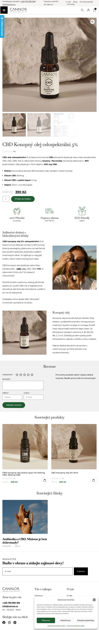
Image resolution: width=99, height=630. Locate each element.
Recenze (6, 379)
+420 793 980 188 (27, 1)
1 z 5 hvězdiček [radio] (17, 374)
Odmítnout (65, 620)
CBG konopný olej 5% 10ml (64, 473)
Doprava (39, 595)
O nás (68, 2)
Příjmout (46, 620)
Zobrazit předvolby (85, 620)
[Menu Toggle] (4, 10)
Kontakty (71, 4)
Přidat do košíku (23, 199)
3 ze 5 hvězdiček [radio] (24, 374)
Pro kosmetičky (86, 2)
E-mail (27, 393)
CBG (24, 269)
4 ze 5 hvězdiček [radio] (28, 374)
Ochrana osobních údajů (56, 625)
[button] (94, 600)
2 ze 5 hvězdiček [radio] (20, 374)
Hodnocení (7, 374)
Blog (75, 2)
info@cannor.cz (8, 4)
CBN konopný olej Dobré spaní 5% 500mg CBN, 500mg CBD (23, 474)
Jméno (5, 393)
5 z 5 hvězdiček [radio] (32, 374)
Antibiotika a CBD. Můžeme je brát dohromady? (24, 540)
